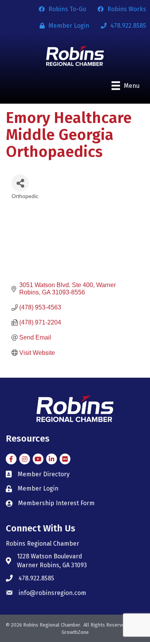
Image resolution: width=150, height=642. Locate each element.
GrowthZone (75, 632)
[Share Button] (20, 183)
